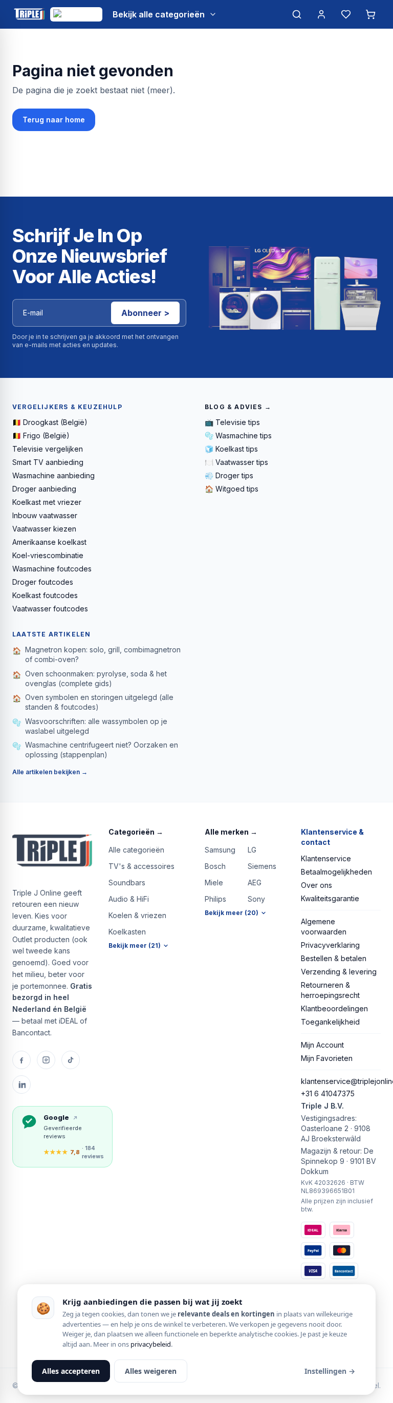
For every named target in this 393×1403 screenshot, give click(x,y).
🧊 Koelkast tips (231, 448)
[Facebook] (21, 1060)
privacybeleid (150, 1344)
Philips (215, 899)
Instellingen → (329, 1371)
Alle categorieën (136, 849)
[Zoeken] (297, 14)
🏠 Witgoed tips (231, 488)
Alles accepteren (71, 1371)
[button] (148, 832)
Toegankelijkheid (330, 1021)
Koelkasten (127, 931)
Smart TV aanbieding (47, 462)
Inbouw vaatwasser (44, 515)
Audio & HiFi (128, 899)
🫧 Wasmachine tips (238, 435)
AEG (254, 882)
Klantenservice (326, 858)
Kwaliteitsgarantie (330, 898)
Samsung (220, 849)
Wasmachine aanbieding (53, 475)
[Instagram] (46, 1060)
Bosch (215, 866)
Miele (214, 882)
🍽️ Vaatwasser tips (236, 462)
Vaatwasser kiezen (44, 528)
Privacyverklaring (330, 945)
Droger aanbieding (44, 488)
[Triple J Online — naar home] (29, 14)
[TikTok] (70, 1060)
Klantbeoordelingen (334, 1008)
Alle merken (231, 831)
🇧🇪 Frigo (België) (41, 435)
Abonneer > (145, 313)
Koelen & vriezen (137, 915)
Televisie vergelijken (47, 448)
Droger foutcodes (42, 582)
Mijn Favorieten (327, 1058)
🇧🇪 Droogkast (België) (50, 422)
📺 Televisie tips (232, 422)
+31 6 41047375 (328, 1093)
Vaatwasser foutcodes (50, 608)
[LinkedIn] (21, 1084)
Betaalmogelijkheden (336, 871)
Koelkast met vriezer (46, 502)
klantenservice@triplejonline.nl (341, 1081)
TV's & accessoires (141, 866)
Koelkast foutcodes (45, 595)
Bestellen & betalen (333, 958)
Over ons (316, 885)
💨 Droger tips (229, 475)
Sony (256, 899)
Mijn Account (322, 1044)
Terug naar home (54, 119)
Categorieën (135, 831)
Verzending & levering (339, 971)
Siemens (262, 866)
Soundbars (126, 882)
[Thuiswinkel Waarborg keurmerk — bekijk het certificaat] (76, 14)
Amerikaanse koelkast (49, 542)
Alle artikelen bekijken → (50, 772)
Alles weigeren (151, 1371)
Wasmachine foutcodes (52, 568)
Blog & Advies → (238, 407)
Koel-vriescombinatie (47, 555)
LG (252, 849)
